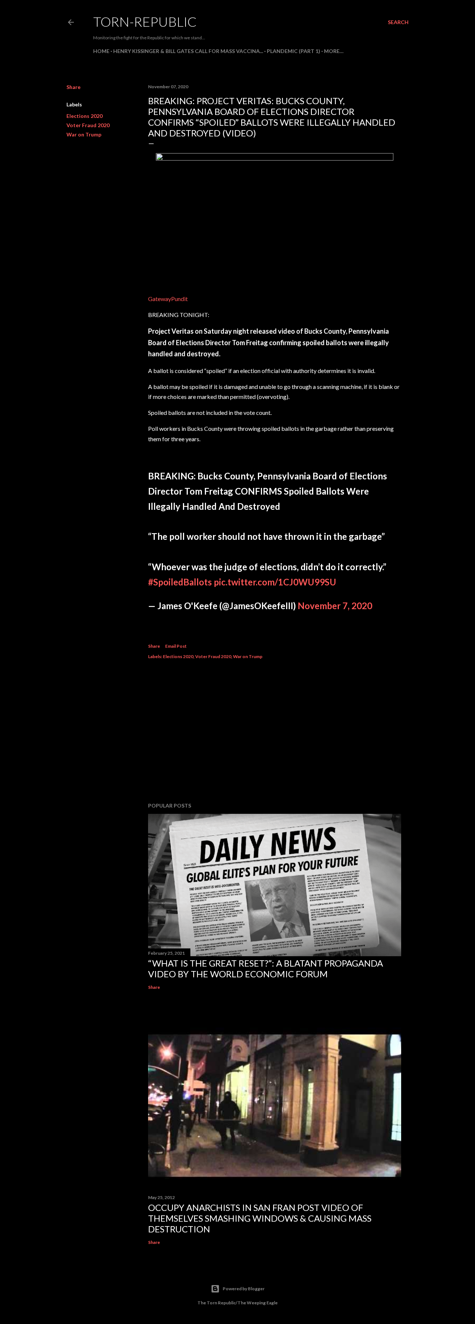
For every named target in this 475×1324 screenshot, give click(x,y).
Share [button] (73, 87)
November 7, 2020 (335, 605)
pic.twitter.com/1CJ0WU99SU (275, 582)
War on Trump (83, 134)
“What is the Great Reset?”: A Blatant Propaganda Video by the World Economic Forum (265, 968)
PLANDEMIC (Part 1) (293, 51)
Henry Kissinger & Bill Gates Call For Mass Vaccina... (188, 51)
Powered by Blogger (244, 1288)
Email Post (176, 646)
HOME (101, 51)
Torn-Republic (145, 21)
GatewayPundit (168, 298)
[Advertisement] (274, 732)
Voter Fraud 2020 (87, 125)
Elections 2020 (84, 116)
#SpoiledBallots (180, 582)
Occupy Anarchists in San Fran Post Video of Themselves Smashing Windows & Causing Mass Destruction (259, 1218)
